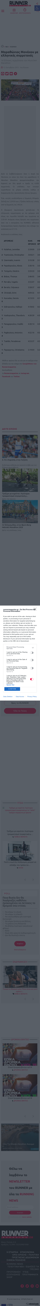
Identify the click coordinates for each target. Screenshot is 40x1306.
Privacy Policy (32, 696)
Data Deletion (7, 696)
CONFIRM (12, 689)
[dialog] (20, 653)
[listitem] (20, 647)
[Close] (36, 610)
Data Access (20, 696)
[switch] (31, 653)
